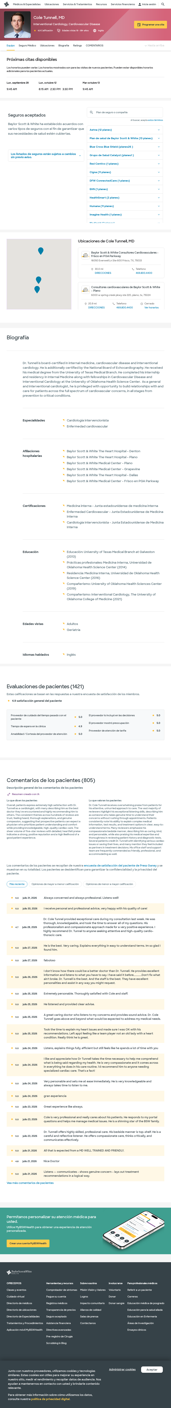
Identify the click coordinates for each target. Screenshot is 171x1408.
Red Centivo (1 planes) (104, 163)
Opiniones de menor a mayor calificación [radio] (109, 884)
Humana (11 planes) (102, 206)
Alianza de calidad (90, 1309)
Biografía (63, 45)
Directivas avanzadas (58, 1329)
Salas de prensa (89, 1316)
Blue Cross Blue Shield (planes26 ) (111, 146)
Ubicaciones (47, 45)
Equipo (11, 45)
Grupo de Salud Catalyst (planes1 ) (112, 155)
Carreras (132, 1296)
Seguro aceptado (56, 1316)
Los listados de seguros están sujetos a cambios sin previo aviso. (43, 155)
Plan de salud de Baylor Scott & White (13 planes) (121, 138)
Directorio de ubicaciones (21, 1309)
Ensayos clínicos (136, 1329)
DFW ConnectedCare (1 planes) (110, 180)
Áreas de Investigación (140, 1323)
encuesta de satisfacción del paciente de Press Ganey (120, 865)
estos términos (155, 120)
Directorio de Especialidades (23, 1316)
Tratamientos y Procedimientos (25, 1323)
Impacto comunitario (92, 1303)
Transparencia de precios (61, 1309)
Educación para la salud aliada (145, 1309)
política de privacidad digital (50, 1399)
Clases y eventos (16, 1289)
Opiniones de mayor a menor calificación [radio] (55, 884)
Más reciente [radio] (17, 884)
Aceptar (151, 1369)
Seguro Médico (27, 45)
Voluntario (115, 1289)
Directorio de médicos (19, 1303)
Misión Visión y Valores (93, 1289)
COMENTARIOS (94, 45)
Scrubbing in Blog (56, 1342)
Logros (84, 1296)
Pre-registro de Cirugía (59, 1336)
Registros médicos (56, 1303)
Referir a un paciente (139, 1289)
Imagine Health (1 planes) (106, 214)
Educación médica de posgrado (145, 1303)
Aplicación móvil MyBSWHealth (25, 1329)
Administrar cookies (122, 1369)
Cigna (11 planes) (100, 172)
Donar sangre (116, 1303)
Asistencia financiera (58, 1323)
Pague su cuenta (56, 1296)
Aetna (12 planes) (101, 129)
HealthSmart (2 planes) (104, 197)
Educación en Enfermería (142, 1316)
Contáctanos (88, 1323)
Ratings (77, 45)
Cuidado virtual (15, 1296)
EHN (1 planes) (99, 189)
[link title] (6, 4)
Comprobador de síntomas (61, 1289)
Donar (112, 1296)
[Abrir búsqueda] (163, 4)
